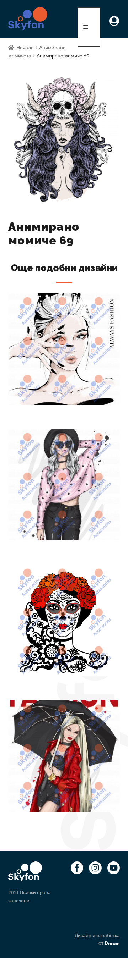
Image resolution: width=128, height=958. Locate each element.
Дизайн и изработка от (97, 939)
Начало (25, 47)
